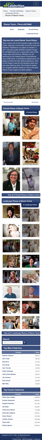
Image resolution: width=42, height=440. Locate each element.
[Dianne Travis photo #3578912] (11, 153)
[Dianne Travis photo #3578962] (30, 276)
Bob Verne (5, 362)
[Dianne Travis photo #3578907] (11, 261)
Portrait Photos (33, 29)
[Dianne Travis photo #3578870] (30, 215)
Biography (21, 29)
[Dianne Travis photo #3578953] (11, 307)
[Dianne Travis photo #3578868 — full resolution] (21, 86)
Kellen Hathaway (7, 371)
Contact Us (37, 439)
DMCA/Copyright (27, 439)
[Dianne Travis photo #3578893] (30, 292)
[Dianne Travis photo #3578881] (11, 322)
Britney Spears (7, 425)
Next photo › (35, 102)
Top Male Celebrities (13, 348)
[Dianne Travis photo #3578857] (11, 292)
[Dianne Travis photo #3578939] (30, 153)
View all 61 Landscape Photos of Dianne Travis (22, 333)
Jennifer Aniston (7, 419)
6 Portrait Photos (31, 112)
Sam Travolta (6, 368)
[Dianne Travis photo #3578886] (11, 276)
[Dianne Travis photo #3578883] (30, 179)
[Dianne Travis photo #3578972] (30, 261)
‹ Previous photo (8, 102)
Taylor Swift (6, 422)
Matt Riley (5, 384)
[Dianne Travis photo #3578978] (11, 211)
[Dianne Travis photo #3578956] (11, 179)
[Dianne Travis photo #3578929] (11, 124)
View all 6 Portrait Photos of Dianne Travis (24, 195)
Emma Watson (7, 416)
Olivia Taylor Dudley (8, 397)
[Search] (24, 342)
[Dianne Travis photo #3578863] (30, 246)
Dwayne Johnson (7, 355)
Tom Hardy (5, 365)
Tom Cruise (6, 359)
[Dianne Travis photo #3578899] (30, 322)
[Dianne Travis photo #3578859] (30, 230)
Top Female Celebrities (14, 389)
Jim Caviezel (6, 377)
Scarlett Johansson (8, 400)
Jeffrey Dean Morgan (9, 374)
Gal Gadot (5, 407)
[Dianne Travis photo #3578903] (30, 307)
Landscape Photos (32, 34)
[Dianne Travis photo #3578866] (11, 246)
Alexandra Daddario (8, 413)
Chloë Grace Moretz (8, 410)
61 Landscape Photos (30, 205)
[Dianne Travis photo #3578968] (30, 127)
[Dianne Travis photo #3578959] (11, 230)
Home (12, 29)
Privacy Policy (17, 439)
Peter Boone (6, 381)
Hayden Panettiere (8, 403)
